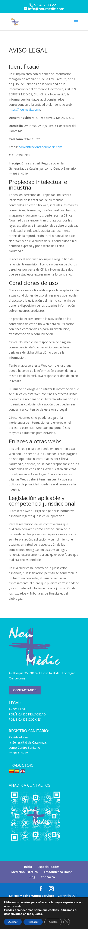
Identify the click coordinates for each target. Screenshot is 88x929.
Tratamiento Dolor (57, 872)
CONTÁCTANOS (24, 690)
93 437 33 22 (44, 4)
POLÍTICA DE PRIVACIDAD (27, 714)
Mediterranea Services (37, 896)
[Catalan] (11, 771)
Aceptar (13, 922)
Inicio (28, 867)
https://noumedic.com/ (24, 109)
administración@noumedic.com (40, 147)
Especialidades (48, 867)
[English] (22, 771)
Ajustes (53, 922)
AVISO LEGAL (18, 709)
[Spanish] (16, 771)
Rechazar (33, 922)
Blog (32, 877)
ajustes (37, 914)
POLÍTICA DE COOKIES (25, 719)
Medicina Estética (24, 872)
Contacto (48, 877)
